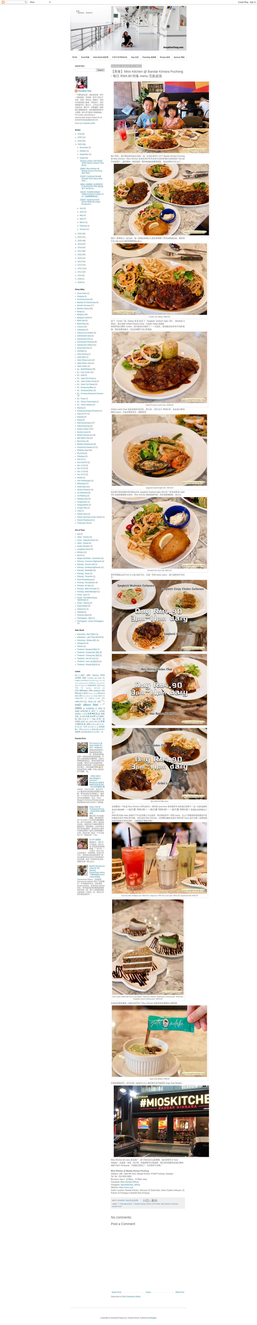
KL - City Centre (83, 372)
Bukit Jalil (81, 321)
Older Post (179, 1292)
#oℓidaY (80, 675)
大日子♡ (86, 719)
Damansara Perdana (85, 342)
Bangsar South (83, 318)
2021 (80, 237)
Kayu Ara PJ (82, 414)
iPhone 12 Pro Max (153, 1204)
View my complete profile (85, 123)
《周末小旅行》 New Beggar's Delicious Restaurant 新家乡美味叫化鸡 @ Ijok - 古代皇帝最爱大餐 (97, 781)
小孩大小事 (92, 721)
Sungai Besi (82, 502)
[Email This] (144, 1200)
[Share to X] (150, 1200)
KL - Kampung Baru (85, 390)
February (83, 226)
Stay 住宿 (135, 57)
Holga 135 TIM (100, 680)
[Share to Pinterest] (155, 1200)
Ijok (78, 534)
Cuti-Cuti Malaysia (119, 57)
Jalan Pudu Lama (84, 363)
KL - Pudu (81, 399)
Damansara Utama (85, 345)
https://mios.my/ (126, 1187)
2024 (80, 141)
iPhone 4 (79, 693)
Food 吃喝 (85, 57)
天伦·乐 (100, 719)
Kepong (80, 417)
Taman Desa (82, 514)
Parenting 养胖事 (149, 57)
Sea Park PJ (82, 462)
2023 (80, 144)
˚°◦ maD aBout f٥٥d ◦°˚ (126, 1204)
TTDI (79, 511)
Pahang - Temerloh (85, 576)
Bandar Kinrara (140, 1204)
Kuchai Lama (82, 432)
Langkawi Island (83, 549)
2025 (80, 137)
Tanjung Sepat (83, 615)
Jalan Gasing (82, 354)
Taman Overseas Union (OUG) (89, 517)
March (82, 222)
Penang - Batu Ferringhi (87, 589)
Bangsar (80, 314)
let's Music (86, 696)
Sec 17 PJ (81, 471)
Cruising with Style (94, 678)
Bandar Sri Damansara (86, 302)
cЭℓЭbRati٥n (81, 690)
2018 (80, 247)
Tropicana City (83, 523)
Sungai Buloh (82, 505)
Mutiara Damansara (85, 444)
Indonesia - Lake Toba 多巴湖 (89, 637)
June (82, 212)
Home (74, 57)
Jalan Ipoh (81, 357)
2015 (80, 258)
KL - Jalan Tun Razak (86, 384)
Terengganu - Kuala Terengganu (90, 621)
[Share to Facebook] (153, 1200)
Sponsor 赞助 (179, 57)
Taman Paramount (84, 520)
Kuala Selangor (83, 546)
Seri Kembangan (84, 481)
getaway (97, 691)
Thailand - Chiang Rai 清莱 (88, 655)
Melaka (80, 552)
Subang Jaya (82, 499)
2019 (80, 244)
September (84, 154)
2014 (80, 261)
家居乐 (83, 721)
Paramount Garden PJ (86, 447)
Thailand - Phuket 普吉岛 (87, 665)
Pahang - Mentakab (85, 570)
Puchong (174, 1204)
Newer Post (116, 1292)
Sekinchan (81, 609)
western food (117, 1206)
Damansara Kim (83, 339)
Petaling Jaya (82, 450)
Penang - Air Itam (84, 586)
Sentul (79, 478)
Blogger (153, 1318)
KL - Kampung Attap (85, 387)
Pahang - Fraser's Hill (86, 564)
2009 (80, 279)
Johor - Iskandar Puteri (86, 540)
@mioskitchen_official (130, 1185)
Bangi (79, 311)
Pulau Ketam (82, 606)
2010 (80, 275)
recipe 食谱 (97, 696)
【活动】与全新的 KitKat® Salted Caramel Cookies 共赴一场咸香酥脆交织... (91, 194)
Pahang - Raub (83, 573)
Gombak (80, 351)
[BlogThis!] (147, 1200)
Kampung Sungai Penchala (88, 411)
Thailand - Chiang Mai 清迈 (88, 652)
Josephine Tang (84, 91)
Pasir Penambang (84, 580)
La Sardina (81, 683)
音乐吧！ (97, 732)
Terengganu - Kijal (84, 618)
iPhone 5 (91, 693)
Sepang (80, 612)
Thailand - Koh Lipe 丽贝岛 (88, 661)
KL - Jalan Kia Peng (85, 378)
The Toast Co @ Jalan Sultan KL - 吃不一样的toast (96, 745)
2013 (80, 265)
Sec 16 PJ (81, 468)
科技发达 (86, 729)
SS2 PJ (80, 459)
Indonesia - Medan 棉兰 (86, 640)
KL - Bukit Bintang (84, 369)
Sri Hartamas (82, 493)
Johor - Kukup (82, 543)
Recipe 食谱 (165, 57)
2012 (80, 268)
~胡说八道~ (92, 702)
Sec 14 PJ (81, 465)
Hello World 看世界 (100, 57)
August (83, 158)
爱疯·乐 (93, 727)
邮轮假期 (87, 732)
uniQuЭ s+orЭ (94, 698)
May (82, 215)
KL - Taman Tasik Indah (86, 402)
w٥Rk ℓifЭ (79, 702)
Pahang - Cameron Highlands (89, 561)
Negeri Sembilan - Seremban (89, 558)
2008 (80, 282)
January (83, 229)
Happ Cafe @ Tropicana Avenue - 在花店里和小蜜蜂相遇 (97, 810)
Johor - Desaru (83, 537)
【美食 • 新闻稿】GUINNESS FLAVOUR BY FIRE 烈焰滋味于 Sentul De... (91, 186)
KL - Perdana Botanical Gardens (90, 393)
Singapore (81, 643)
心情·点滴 (95, 724)
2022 (80, 234)
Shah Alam (81, 487)
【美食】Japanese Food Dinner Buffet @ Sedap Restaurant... (89, 202)
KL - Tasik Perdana (85, 405)
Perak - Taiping (83, 603)
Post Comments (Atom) (131, 1297)
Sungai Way (82, 508)
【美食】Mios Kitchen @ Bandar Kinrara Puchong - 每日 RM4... (91, 171)
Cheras (80, 327)
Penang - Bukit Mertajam (87, 592)
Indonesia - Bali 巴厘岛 (86, 634)
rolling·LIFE (79, 698)
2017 (80, 251)
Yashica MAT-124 (93, 688)
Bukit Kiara (81, 324)
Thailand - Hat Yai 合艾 (86, 658)
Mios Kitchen (165, 1204)
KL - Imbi (80, 375)
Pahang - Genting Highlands (88, 567)
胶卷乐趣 (95, 729)
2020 (80, 241)
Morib (79, 555)
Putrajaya (81, 456)
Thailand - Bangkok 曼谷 (87, 649)
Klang (79, 420)
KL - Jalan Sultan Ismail (86, 381)
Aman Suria (82, 293)
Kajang (80, 408)
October (83, 151)
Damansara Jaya (84, 336)
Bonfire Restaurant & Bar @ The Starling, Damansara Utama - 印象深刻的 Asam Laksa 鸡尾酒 (97, 871)
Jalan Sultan (82, 366)
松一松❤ (83, 727)
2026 (80, 134)
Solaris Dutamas (84, 490)
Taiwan (80, 646)
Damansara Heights (85, 333)
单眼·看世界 (91, 716)
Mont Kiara (81, 441)
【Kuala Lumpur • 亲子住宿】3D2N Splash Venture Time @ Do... (91, 163)
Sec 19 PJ (81, 474)
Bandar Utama (83, 309)
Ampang (80, 296)
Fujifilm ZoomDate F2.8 (83, 680)
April (82, 219)
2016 (80, 254)
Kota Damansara (84, 423)
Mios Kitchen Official (130, 1182)
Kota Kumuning (83, 426)
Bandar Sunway (83, 305)
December (84, 147)
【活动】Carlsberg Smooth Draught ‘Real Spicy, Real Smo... (90, 178)
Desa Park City (83, 348)
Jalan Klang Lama (84, 360)
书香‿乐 (78, 716)
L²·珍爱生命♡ (92, 683)
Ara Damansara (83, 299)
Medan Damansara (85, 435)
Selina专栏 (92, 685)
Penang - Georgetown (86, 583)
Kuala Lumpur (83, 429)
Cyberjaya (81, 330)
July (81, 208)
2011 (80, 272)
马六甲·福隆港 (95, 840)
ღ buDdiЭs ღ (90, 708)
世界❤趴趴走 (93, 714)
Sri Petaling (82, 496)
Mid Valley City (83, 438)
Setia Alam (81, 484)
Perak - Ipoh (82, 595)
